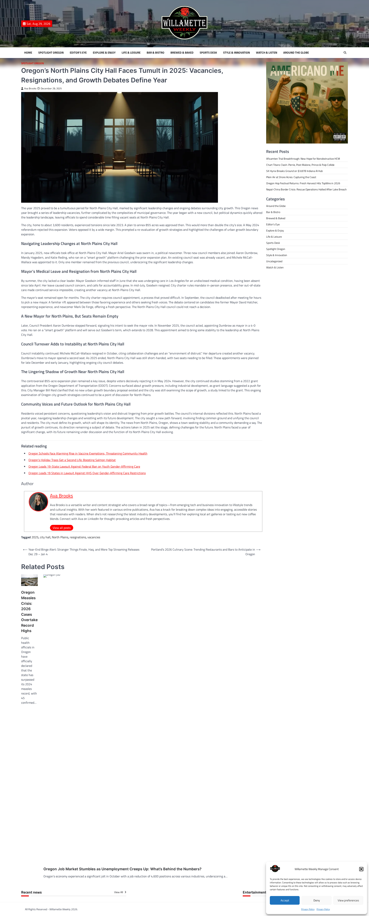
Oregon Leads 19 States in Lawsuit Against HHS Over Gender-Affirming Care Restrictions (87, 473)
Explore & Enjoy (104, 53)
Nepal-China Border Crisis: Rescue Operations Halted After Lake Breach (306, 189)
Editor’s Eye (78, 53)
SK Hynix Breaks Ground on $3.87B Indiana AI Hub (294, 171)
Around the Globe (296, 53)
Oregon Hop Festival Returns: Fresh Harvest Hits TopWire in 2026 (303, 183)
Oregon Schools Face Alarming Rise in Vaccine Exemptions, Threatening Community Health (87, 453)
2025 (35, 537)
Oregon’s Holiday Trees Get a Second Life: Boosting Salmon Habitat (72, 460)
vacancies (93, 537)
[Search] (345, 53)
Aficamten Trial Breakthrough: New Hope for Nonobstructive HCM (303, 159)
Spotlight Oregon (51, 53)
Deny (316, 900)
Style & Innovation (236, 53)
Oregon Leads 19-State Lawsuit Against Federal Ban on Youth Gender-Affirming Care (84, 466)
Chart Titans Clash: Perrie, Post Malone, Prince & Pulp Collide (300, 165)
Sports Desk (208, 53)
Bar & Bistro (155, 53)
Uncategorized (274, 261)
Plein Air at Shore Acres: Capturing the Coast (291, 177)
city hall (45, 537)
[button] (361, 869)
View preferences (348, 900)
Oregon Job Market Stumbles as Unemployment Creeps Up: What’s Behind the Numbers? (122, 869)
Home (28, 53)
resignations (78, 537)
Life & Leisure (131, 53)
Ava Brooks (30, 88)
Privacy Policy (308, 909)
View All (119, 892)
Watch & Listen (266, 53)
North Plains (60, 537)
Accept (285, 900)
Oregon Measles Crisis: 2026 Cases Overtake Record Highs (29, 611)
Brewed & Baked (182, 53)
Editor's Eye (273, 224)
